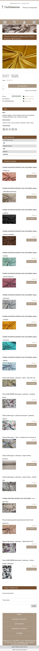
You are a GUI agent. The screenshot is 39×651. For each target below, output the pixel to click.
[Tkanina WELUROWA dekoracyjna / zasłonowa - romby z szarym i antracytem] (11, 572)
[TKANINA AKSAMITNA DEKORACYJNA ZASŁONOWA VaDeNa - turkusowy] (11, 346)
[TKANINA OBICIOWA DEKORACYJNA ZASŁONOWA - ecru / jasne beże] (11, 508)
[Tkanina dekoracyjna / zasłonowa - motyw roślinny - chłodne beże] (11, 486)
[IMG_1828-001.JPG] (19, 57)
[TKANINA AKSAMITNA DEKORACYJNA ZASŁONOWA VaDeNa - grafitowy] (11, 219)
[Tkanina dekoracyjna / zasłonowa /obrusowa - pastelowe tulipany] (11, 425)
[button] (5, 22)
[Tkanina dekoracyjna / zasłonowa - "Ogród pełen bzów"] (11, 548)
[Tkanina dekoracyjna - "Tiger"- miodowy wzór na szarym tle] (11, 443)
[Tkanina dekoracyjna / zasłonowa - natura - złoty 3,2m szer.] (11, 383)
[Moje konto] (24, 22)
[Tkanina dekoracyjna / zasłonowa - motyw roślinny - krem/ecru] (11, 465)
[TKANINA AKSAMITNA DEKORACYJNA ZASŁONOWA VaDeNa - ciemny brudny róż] (11, 283)
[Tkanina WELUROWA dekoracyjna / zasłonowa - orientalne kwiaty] (11, 403)
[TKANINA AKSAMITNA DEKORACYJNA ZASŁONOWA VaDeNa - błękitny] (11, 366)
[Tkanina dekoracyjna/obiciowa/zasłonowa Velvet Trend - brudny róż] (11, 529)
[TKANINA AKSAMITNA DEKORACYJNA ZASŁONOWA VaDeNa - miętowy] (11, 262)
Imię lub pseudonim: (8, 593)
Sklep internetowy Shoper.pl (19, 649)
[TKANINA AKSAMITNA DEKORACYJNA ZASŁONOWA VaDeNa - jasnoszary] (11, 304)
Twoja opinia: (6, 600)
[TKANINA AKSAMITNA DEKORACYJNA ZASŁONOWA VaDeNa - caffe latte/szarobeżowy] (11, 197)
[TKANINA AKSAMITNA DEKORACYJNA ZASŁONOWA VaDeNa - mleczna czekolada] (11, 240)
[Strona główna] (19, 6)
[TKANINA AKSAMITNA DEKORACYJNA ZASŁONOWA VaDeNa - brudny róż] (11, 176)
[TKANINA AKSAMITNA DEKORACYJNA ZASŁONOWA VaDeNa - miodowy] (11, 325)
